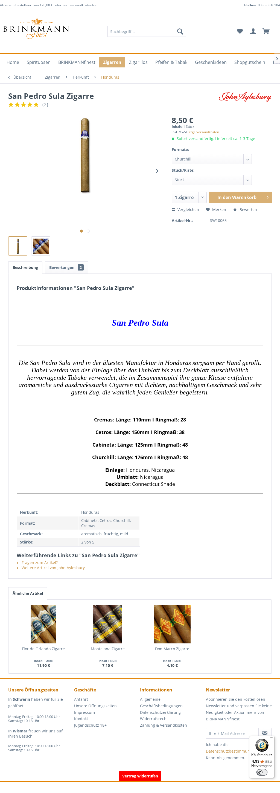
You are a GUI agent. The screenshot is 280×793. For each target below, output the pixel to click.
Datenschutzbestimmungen (231, 751)
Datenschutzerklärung (160, 712)
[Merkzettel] (240, 31)
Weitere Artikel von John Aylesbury (53, 567)
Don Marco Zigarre (172, 648)
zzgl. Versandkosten (204, 132)
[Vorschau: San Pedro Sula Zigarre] (17, 246)
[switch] (261, 772)
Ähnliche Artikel (28, 593)
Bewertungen (65, 267)
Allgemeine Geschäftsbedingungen (161, 702)
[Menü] (271, 739)
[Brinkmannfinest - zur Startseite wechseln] (36, 31)
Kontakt (81, 718)
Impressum (84, 712)
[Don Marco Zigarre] (172, 624)
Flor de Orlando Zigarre (43, 648)
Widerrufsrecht (154, 718)
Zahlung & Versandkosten (163, 725)
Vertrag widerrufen (140, 776)
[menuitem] (146, 31)
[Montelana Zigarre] (108, 624)
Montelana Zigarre (108, 648)
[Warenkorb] (268, 31)
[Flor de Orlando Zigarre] (43, 624)
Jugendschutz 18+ (90, 725)
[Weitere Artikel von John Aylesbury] (245, 101)
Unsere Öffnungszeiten (95, 705)
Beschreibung (25, 267)
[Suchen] (180, 31)
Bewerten (247, 209)
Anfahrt (81, 699)
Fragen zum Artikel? (39, 562)
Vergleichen (187, 209)
